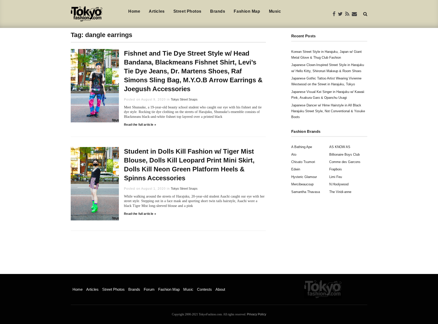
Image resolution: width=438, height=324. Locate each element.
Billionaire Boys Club (344, 154)
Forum (149, 289)
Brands (217, 11)
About (220, 289)
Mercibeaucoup (302, 184)
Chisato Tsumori (303, 162)
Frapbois (335, 169)
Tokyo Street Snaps (184, 99)
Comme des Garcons (344, 162)
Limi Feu (335, 177)
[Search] (365, 14)
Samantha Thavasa (305, 192)
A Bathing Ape (301, 147)
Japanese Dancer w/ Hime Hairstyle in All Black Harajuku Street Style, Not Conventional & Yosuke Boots (328, 111)
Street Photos (187, 11)
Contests (204, 289)
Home (134, 11)
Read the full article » (140, 124)
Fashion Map (247, 11)
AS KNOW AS (339, 147)
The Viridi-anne (340, 192)
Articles (157, 11)
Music (275, 11)
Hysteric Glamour (304, 177)
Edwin (295, 169)
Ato (293, 154)
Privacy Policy (256, 314)
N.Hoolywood (339, 184)
